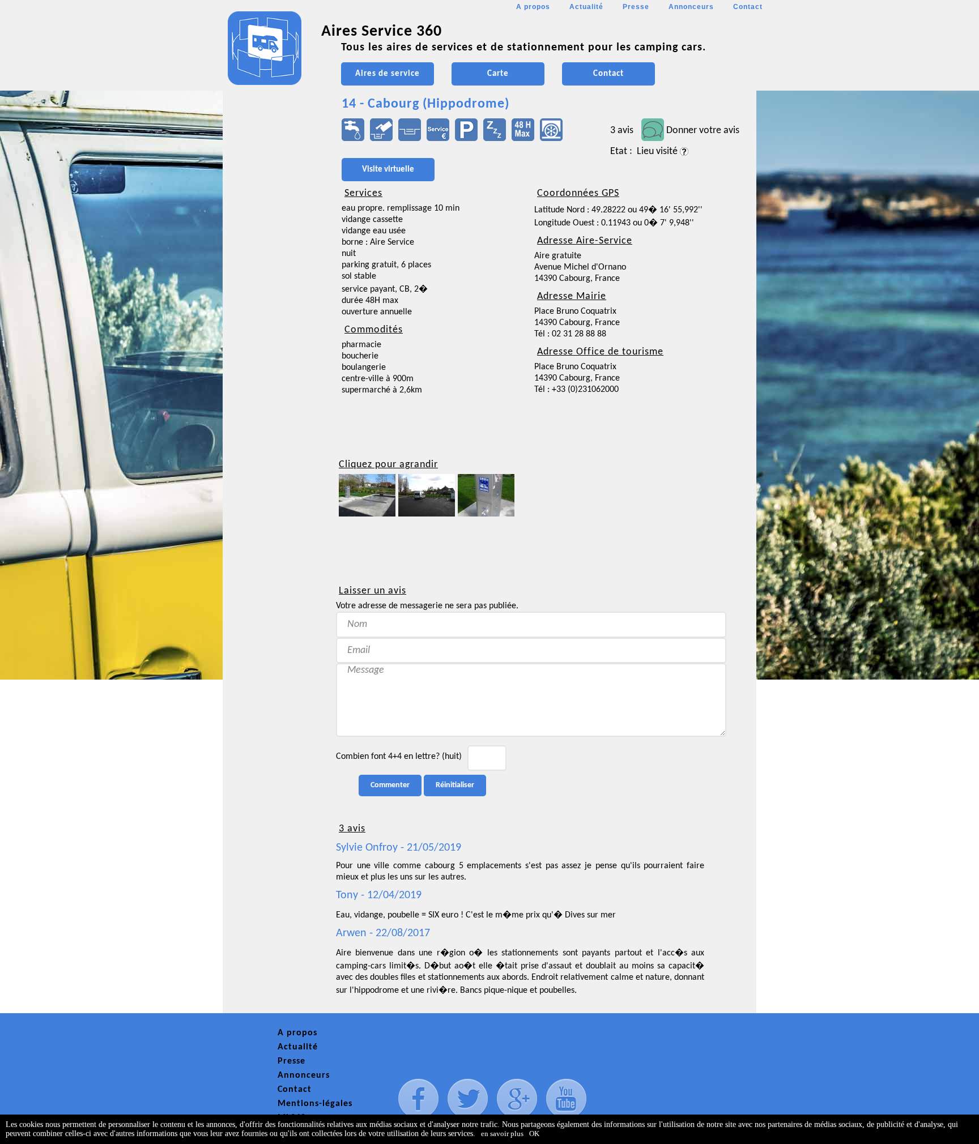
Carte (498, 74)
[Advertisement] (273, 337)
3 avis (621, 130)
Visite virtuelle (388, 169)
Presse (636, 7)
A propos (533, 7)
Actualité (586, 7)
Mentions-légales (315, 1103)
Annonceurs (691, 7)
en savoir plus (502, 1133)
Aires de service (387, 74)
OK (534, 1133)
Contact (748, 7)
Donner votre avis (702, 130)
